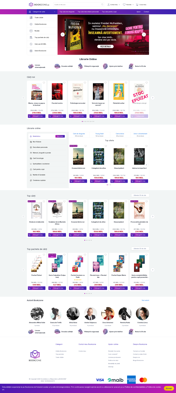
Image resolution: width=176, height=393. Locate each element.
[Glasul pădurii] (119, 157)
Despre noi (136, 357)
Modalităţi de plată (114, 363)
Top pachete (60, 354)
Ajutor (139, 12)
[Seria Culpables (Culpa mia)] (57, 264)
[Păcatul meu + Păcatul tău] (98, 264)
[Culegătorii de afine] (98, 157)
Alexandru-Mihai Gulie (37, 322)
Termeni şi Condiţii (139, 351)
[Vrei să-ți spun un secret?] (98, 92)
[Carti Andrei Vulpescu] (90, 314)
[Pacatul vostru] (57, 92)
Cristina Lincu (142, 322)
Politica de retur (113, 360)
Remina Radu (125, 322)
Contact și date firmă (139, 354)
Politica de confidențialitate (135, 387)
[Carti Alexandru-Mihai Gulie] (37, 314)
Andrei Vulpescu (90, 322)
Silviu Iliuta (73, 322)
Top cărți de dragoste (67, 12)
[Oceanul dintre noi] (78, 157)
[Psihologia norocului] (77, 92)
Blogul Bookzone (138, 360)
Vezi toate (60, 136)
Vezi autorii (145, 300)
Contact (146, 12)
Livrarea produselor (114, 357)
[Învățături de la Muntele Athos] (57, 211)
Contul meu (82, 351)
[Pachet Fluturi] (36, 264)
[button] (132, 51)
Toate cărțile (60, 357)
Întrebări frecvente (114, 351)
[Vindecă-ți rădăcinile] (36, 211)
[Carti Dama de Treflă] (55, 314)
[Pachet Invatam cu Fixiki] (77, 264)
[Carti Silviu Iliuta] (73, 314)
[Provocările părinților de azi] (139, 211)
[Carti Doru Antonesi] (107, 314)
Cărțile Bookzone (61, 351)
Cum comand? (113, 354)
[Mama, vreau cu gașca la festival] (36, 92)
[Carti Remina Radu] (125, 314)
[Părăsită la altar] (118, 92)
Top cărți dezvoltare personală (88, 12)
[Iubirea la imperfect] (139, 157)
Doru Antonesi (108, 322)
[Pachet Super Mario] (118, 264)
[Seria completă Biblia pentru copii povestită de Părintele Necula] (139, 264)
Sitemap (110, 366)
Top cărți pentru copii (109, 12)
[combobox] (75, 5)
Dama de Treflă (55, 322)
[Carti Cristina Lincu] (142, 314)
